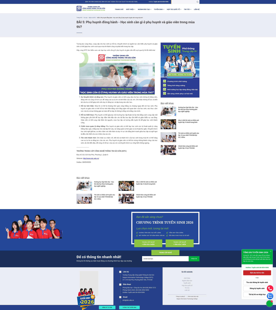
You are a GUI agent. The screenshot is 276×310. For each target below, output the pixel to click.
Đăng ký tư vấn (107, 307)
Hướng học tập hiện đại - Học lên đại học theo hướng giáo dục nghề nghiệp (104, 184)
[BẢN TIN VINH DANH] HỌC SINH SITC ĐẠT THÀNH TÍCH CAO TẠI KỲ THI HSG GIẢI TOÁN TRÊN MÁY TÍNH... (111, 2)
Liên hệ (196, 9)
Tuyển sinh (158, 9)
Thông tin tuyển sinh (129, 307)
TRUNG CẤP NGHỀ (148, 243)
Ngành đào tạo (144, 9)
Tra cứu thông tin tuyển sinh (257, 282)
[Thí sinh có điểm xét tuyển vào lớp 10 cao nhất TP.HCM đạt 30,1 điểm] (84, 199)
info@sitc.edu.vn (128, 300)
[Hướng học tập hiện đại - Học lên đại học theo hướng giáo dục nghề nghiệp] (84, 186)
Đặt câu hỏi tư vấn (257, 273)
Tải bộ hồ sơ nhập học (257, 294)
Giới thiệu (130, 9)
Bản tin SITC (92, 17)
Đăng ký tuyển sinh (257, 288)
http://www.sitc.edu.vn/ (91, 158)
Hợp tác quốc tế (173, 9)
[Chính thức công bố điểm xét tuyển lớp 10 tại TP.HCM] (126, 199)
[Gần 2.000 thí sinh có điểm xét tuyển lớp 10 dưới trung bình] (126, 186)
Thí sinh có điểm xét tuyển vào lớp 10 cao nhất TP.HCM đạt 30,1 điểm (104, 197)
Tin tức (187, 9)
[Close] (271, 251)
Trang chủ (119, 9)
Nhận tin (194, 258)
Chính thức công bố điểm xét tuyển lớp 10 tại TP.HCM (146, 196)
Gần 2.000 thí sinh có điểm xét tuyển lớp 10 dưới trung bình (146, 183)
